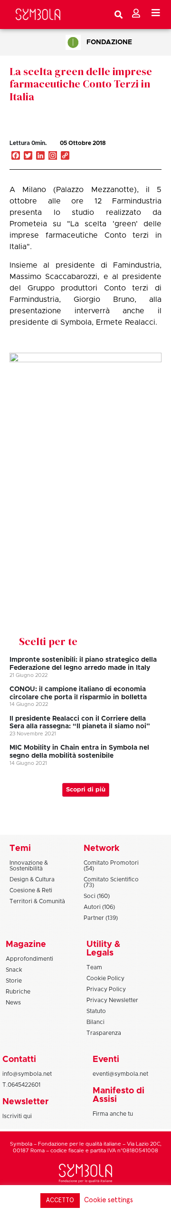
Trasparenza (103, 1033)
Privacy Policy (106, 989)
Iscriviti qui (17, 1116)
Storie (14, 981)
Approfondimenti (29, 959)
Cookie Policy (105, 978)
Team (94, 967)
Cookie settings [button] (108, 1200)
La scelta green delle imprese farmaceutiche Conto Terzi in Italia (81, 84)
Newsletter (25, 1102)
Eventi (106, 1059)
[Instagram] (53, 156)
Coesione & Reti (31, 890)
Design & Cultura (32, 879)
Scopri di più (85, 790)
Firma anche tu (113, 1114)
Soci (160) (97, 896)
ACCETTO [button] (60, 1200)
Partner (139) (101, 918)
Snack (14, 970)
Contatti (19, 1059)
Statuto (96, 1011)
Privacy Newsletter (112, 1000)
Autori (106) (99, 907)
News (13, 1002)
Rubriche (18, 991)
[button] (135, 153)
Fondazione (109, 42)
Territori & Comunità (37, 901)
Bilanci (95, 1022)
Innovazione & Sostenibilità (29, 865)
